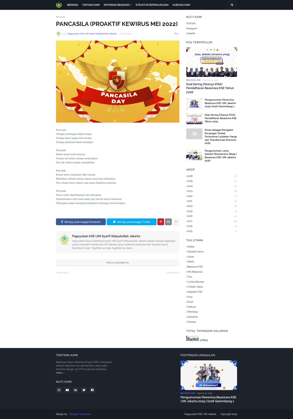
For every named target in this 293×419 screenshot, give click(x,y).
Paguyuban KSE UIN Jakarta (200, 414)
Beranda (60, 17)
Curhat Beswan (195, 281)
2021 (212, 201)
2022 (212, 196)
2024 (212, 186)
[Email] (168, 221)
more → (60, 372)
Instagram (191, 28)
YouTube (191, 23)
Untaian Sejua (195, 286)
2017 (212, 221)
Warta (190, 261)
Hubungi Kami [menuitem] (181, 5)
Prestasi (191, 322)
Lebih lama (172, 272)
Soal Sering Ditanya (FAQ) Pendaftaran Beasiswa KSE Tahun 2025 (221, 118)
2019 (212, 211)
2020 (212, 206)
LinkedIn (190, 33)
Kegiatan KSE (194, 291)
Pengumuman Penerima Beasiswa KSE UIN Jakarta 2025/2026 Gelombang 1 (220, 103)
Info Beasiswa (194, 271)
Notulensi (192, 316)
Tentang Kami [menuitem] (91, 5)
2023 (212, 191)
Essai (190, 301)
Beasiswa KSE (195, 266)
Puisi (189, 296)
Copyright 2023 (228, 414)
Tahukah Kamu (195, 251)
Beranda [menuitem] (72, 5)
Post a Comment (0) (118, 262)
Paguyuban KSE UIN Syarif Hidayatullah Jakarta (106, 236)
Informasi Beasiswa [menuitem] (116, 5)
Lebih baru (63, 272)
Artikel (190, 246)
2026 (212, 176)
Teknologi (192, 311)
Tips (189, 276)
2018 (212, 216)
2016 (212, 226)
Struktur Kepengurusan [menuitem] (152, 5)
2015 (212, 231)
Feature (191, 306)
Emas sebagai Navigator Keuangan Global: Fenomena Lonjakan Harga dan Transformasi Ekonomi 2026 (221, 136)
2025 (212, 181)
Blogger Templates (80, 414)
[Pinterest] (160, 221)
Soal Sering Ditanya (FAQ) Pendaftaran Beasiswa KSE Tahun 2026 (210, 88)
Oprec (190, 256)
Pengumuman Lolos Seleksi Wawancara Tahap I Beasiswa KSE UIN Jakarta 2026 (221, 155)
